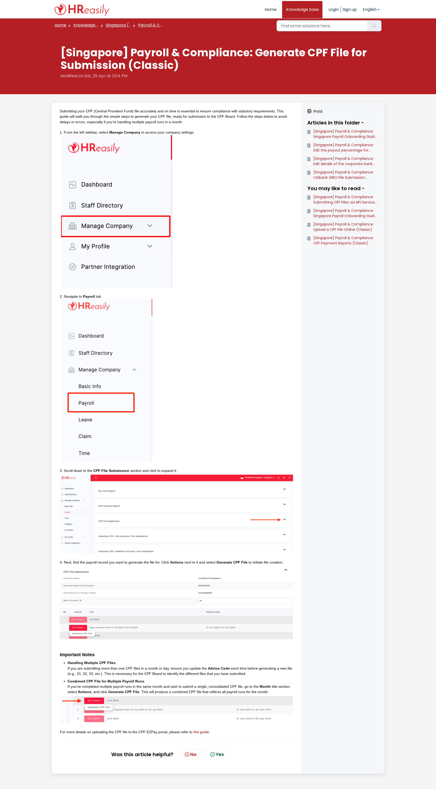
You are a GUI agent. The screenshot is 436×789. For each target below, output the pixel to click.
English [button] (369, 9)
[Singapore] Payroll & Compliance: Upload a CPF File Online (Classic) (343, 227)
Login (334, 9)
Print (318, 111)
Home (271, 9)
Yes (220, 754)
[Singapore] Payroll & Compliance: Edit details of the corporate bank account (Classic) (343, 161)
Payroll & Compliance (159, 25)
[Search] (374, 25)
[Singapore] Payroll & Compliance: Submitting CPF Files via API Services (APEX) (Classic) (344, 199)
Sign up (350, 9)
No (193, 754)
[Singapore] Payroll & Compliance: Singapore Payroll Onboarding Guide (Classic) (345, 134)
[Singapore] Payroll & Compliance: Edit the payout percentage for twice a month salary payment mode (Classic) (343, 147)
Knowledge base (302, 9)
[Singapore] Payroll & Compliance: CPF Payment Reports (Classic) (343, 240)
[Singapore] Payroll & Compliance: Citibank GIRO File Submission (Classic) (343, 175)
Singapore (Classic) (125, 25)
